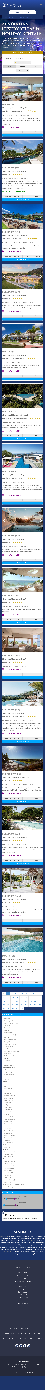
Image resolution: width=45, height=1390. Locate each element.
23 (17, 1001)
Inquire (27, 132)
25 (26, 1001)
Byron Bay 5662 (11, 595)
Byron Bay (6, 1037)
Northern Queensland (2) (11, 1023)
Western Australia (8, 1063)
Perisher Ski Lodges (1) (9, 1187)
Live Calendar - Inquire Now (14, 191)
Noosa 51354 (9, 955)
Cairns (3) (7, 1028)
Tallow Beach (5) (8, 1046)
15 (22, 997)
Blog (22, 1289)
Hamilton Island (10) (10, 1035)
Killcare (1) (7, 1147)
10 (41, 993)
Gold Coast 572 (11, 104)
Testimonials (22, 1292)
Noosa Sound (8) (9, 1173)
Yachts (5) (7, 1140)
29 (4, 1005)
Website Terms (22, 1275)
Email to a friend (17, 132)
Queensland (6, 1018)
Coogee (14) (7, 1102)
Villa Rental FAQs (22, 1295)
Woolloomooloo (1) (9, 1119)
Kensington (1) (8, 1138)
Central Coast (7, 1145)
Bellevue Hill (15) (9, 1098)
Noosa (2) (7, 1025)
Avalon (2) (7, 1079)
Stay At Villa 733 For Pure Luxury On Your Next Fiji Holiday (22, 1338)
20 (4, 1001)
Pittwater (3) (7, 1077)
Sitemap (22, 1300)
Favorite (38, 132)
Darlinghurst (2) (8, 1107)
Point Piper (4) (8, 1088)
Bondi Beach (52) (9, 1100)
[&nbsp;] (29, 62)
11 (4, 997)
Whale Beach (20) (9, 1072)
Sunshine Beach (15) (10, 1161)
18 (35, 997)
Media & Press (22, 1297)
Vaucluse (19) (8, 1086)
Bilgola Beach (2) (9, 1074)
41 (17, 1008)
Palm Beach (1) (8, 1156)
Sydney (5, 1081)
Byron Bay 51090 (11, 774)
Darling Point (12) (9, 1105)
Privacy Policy (22, 1278)
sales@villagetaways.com (26, 1367)
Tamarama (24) (8, 1117)
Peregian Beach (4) (9, 1168)
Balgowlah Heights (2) (10, 1135)
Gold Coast (6, 1149)
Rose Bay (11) (8, 1114)
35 (31, 1005)
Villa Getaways (28, 1372)
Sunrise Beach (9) (9, 1163)
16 (26, 997)
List (10, 66)
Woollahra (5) (8, 1128)
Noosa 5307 (9, 351)
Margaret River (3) (9, 1065)
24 (22, 1001)
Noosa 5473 (9, 411)
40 (13, 1008)
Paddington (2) (8, 1123)
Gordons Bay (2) (8, 1126)
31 (13, 1005)
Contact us (6, 1218)
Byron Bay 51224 (11, 833)
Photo (23, 66)
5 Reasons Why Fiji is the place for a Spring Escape (22, 1333)
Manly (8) (6, 1084)
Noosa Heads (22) (9, 1170)
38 (4, 1008)
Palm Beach (4, 1236)
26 (31, 1001)
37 (40, 1005)
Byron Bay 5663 (11, 655)
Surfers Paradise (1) (10, 1152)
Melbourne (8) (7, 1182)
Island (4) (6, 1030)
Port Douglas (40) (9, 1021)
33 (22, 1005)
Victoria (5, 1058)
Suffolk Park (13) (8, 1049)
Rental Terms (22, 1273)
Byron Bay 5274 (11, 291)
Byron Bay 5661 (11, 535)
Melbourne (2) (8, 1060)
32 (17, 1005)
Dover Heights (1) (9, 1112)
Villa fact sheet (7, 132)
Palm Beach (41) (8, 1070)
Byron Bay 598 (10, 167)
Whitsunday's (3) (9, 1032)
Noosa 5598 (9, 471)
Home (5, 17)
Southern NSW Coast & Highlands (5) (13, 1184)
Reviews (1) (8, 124)
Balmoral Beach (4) (9, 1095)
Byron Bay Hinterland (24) (11, 1051)
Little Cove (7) (8, 1177)
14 (17, 997)
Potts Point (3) (8, 1121)
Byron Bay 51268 (11, 895)
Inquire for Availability (12, 127)
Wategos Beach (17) (10, 1044)
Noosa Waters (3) (9, 1166)
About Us (22, 1287)
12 (8, 997)
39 (8, 1008)
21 (8, 1001)
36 (35, 1005)
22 (13, 1001)
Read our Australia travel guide (23, 52)
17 (31, 997)
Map (36, 66)
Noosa (5, 1159)
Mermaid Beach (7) (9, 1154)
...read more (6, 47)
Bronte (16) (7, 1093)
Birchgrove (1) (8, 1133)
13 (13, 997)
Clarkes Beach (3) (9, 1056)
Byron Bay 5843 (11, 709)
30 (8, 1005)
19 (40, 997)
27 (35, 1001)
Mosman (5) (7, 1091)
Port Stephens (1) (8, 1142)
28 (40, 1001)
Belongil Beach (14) (9, 1042)
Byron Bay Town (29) (10, 1039)
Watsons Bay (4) (8, 1131)
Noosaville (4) (8, 1175)
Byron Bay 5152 (11, 231)
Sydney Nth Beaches (9, 1067)
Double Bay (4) (8, 1109)
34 (26, 1005)
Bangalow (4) (7, 1053)
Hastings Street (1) (9, 1180)
